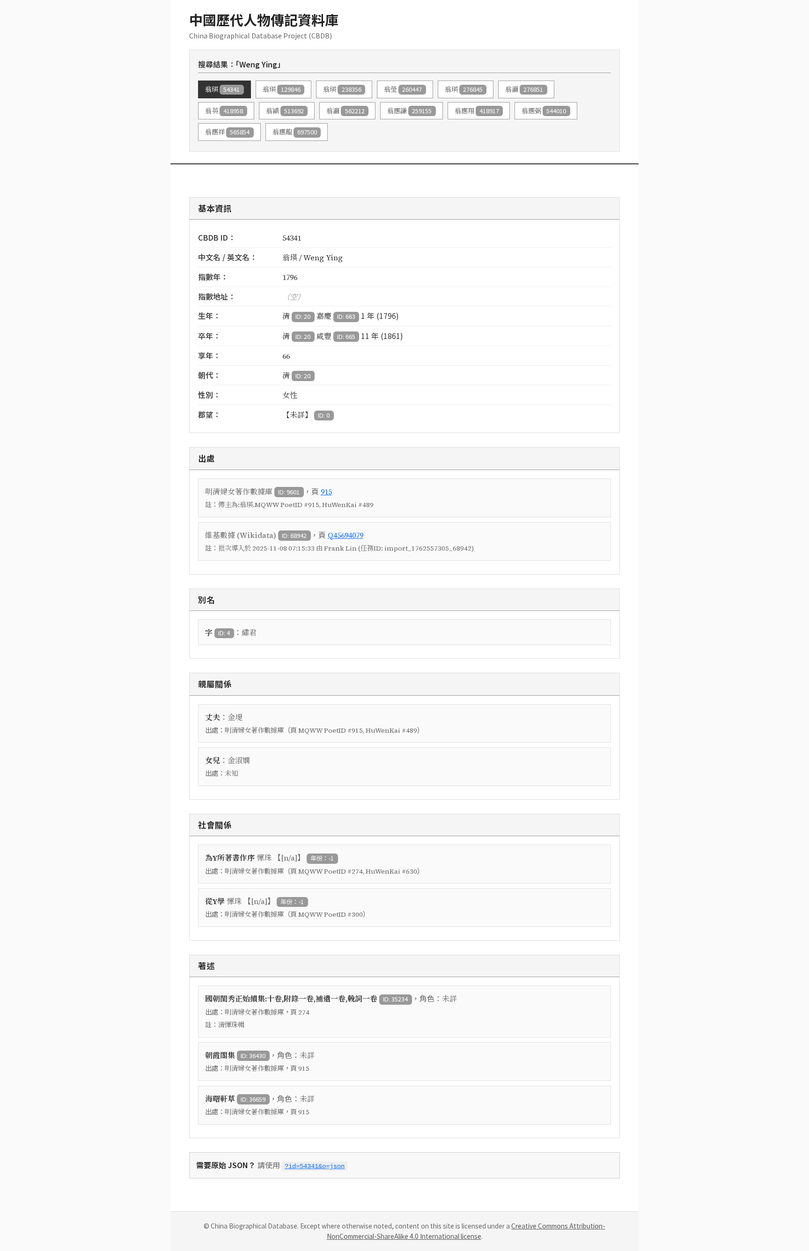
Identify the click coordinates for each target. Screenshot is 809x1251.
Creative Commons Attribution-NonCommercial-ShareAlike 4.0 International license (466, 1231)
